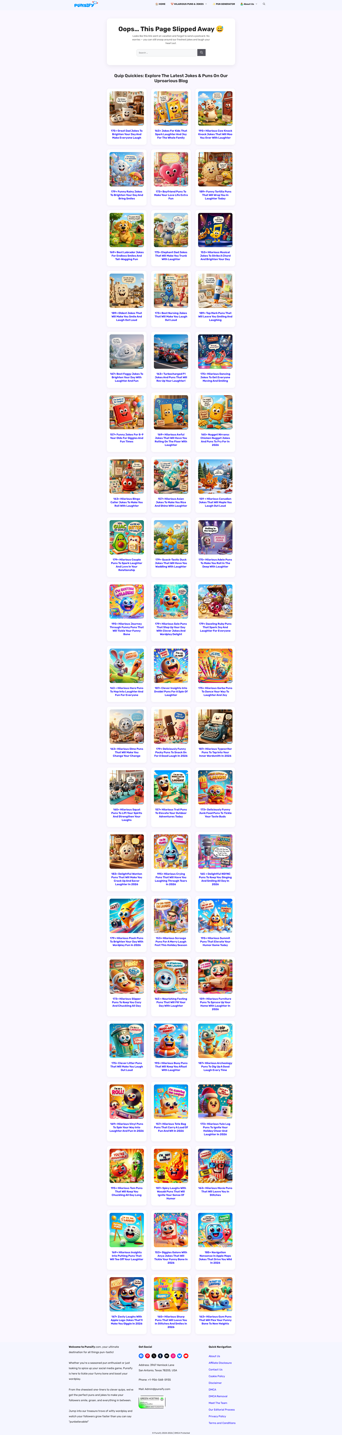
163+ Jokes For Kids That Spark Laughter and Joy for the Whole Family (171, 134)
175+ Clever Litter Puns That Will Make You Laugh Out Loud (126, 1066)
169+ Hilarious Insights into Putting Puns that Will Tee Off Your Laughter (126, 1256)
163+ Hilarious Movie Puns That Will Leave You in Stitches (215, 1191)
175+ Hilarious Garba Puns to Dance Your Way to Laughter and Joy (215, 691)
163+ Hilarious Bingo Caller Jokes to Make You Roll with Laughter (126, 502)
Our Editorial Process (222, 1409)
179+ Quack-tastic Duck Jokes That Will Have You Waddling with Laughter (171, 563)
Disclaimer (215, 1382)
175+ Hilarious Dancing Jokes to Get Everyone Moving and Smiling (215, 377)
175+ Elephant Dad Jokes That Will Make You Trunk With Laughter (171, 256)
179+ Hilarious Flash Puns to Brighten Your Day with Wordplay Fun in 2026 (126, 941)
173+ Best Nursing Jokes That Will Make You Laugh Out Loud (171, 316)
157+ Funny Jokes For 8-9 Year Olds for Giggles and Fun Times (126, 438)
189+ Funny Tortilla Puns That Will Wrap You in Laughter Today (215, 195)
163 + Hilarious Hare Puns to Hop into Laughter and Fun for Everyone (126, 691)
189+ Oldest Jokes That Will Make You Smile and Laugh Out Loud (126, 316)
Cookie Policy (217, 1376)
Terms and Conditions (222, 1423)
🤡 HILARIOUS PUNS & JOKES (187, 4)
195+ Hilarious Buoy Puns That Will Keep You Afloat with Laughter (171, 1066)
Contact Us (215, 1369)
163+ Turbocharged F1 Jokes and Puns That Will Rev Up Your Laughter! (171, 377)
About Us (214, 1356)
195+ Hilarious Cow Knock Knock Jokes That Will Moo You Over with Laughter (215, 134)
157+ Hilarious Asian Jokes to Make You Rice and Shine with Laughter (171, 502)
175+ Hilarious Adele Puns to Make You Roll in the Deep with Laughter (215, 563)
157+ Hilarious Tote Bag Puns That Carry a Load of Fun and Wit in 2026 (171, 1127)
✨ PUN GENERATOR (224, 4)
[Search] (201, 52)
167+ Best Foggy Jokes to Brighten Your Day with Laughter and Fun (126, 377)
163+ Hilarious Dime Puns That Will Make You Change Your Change (126, 752)
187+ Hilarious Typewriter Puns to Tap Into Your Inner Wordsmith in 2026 (215, 752)
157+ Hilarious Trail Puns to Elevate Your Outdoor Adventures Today (171, 813)
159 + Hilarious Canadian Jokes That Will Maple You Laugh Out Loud (215, 502)
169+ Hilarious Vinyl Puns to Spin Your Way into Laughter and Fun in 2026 (127, 1127)
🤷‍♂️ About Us (247, 4)
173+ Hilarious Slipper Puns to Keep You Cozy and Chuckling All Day (126, 1002)
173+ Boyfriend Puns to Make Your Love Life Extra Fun (171, 195)
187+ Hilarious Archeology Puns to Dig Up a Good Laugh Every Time (215, 1066)
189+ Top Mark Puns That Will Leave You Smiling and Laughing (215, 316)
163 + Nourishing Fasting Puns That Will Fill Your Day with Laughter (171, 1002)
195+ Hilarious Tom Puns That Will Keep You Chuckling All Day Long (127, 1191)
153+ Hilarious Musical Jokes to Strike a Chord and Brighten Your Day (215, 256)
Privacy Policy (217, 1416)
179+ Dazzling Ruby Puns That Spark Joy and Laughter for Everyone (215, 627)
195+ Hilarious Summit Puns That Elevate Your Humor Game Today (215, 941)
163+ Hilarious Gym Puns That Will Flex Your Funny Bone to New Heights (215, 1320)
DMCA (212, 1389)
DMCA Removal (218, 1396)
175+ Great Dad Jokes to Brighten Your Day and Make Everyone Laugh (127, 134)
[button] (264, 4)
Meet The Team (218, 1403)
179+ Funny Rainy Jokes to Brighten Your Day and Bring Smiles (126, 195)
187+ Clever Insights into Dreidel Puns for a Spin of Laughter (171, 691)
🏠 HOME (160, 4)
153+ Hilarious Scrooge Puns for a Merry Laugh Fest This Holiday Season (171, 941)
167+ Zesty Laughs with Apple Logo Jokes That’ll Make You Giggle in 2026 (127, 1320)
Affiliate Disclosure (220, 1362)
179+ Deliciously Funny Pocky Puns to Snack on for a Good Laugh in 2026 (171, 752)
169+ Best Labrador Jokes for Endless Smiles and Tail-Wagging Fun (127, 256)
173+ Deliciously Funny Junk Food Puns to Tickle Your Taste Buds (215, 813)
